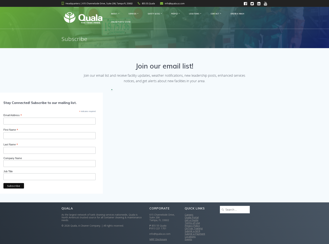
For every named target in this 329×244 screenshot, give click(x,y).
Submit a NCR (192, 231)
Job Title (8, 171)
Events (188, 239)
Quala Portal (192, 217)
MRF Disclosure (158, 239)
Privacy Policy (192, 225)
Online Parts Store (121, 22)
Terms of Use (192, 222)
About (114, 13)
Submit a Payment (195, 233)
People (174, 13)
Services (132, 13)
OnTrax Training (194, 228)
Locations (194, 13)
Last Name (10, 144)
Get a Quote (191, 220)
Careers (189, 214)
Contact (215, 13)
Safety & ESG (154, 13)
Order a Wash (237, 13)
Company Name (12, 158)
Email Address (12, 115)
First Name (10, 130)
